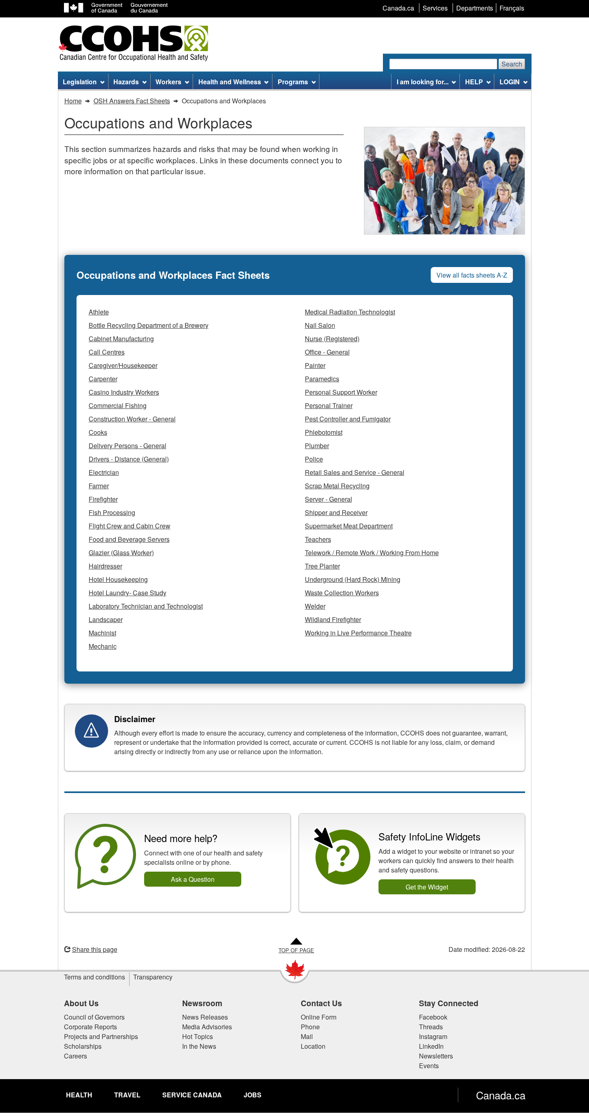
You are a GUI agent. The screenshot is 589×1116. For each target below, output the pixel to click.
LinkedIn (431, 1046)
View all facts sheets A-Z (471, 275)
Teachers (318, 539)
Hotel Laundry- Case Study (127, 592)
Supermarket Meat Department (349, 525)
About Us (81, 1003)
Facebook (433, 1017)
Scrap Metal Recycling (337, 485)
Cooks (98, 432)
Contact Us (321, 1003)
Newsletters (436, 1055)
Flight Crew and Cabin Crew (129, 525)
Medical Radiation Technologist (350, 311)
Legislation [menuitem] (80, 81)
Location (313, 1046)
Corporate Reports (90, 1026)
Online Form (318, 1017)
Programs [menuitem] (293, 81)
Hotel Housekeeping (118, 579)
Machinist (102, 632)
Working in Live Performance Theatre (358, 632)
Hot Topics (197, 1036)
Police (314, 459)
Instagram (433, 1036)
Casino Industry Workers (124, 392)
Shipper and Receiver (336, 512)
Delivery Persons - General (127, 445)
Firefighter (103, 499)
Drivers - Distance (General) (129, 459)
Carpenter (103, 378)
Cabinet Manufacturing (121, 338)
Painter (315, 365)
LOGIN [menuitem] (510, 81)
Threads (431, 1026)
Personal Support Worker (341, 392)
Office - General (327, 352)
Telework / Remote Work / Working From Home (372, 552)
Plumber (317, 445)
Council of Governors (94, 1017)
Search (512, 63)
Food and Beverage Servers (129, 539)
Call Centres (107, 352)
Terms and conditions (94, 976)
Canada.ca (500, 1095)
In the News (199, 1046)
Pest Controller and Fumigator (348, 418)
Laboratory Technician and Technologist (146, 606)
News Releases (205, 1017)
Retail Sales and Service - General (354, 472)
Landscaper (106, 619)
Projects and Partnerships (101, 1036)
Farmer (99, 485)
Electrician (104, 472)
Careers (75, 1055)
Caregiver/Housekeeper (123, 365)
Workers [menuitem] (168, 81)
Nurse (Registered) (332, 338)
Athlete (99, 311)
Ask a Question (193, 879)
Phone (310, 1026)
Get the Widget (427, 887)
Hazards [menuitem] (126, 81)
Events (429, 1065)
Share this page (94, 949)
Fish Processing (112, 512)
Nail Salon (320, 325)
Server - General (328, 499)
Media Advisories (207, 1026)
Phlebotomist (323, 432)
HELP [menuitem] (474, 81)
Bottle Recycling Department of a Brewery (148, 325)
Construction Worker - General (132, 418)
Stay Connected (448, 1003)
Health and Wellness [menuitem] (229, 81)
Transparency (152, 976)
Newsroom (202, 1003)
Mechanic (103, 646)
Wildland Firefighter (333, 619)
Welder (315, 606)
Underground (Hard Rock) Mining (352, 579)
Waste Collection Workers (342, 592)
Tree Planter (322, 566)
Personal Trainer (329, 405)
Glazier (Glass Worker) (121, 552)
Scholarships (83, 1046)
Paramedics (322, 378)
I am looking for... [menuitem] (423, 81)
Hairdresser (105, 566)
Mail (307, 1036)
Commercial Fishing (118, 405)
